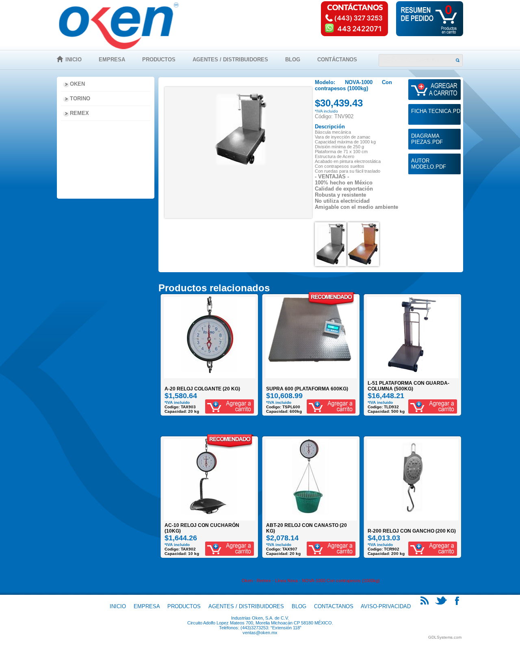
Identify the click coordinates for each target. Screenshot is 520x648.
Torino (80, 98)
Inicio (73, 59)
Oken (77, 84)
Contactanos (333, 606)
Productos (159, 59)
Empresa (112, 59)
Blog (292, 59)
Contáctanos (337, 59)
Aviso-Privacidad (386, 606)
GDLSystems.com (445, 637)
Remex (79, 113)
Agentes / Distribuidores (230, 59)
